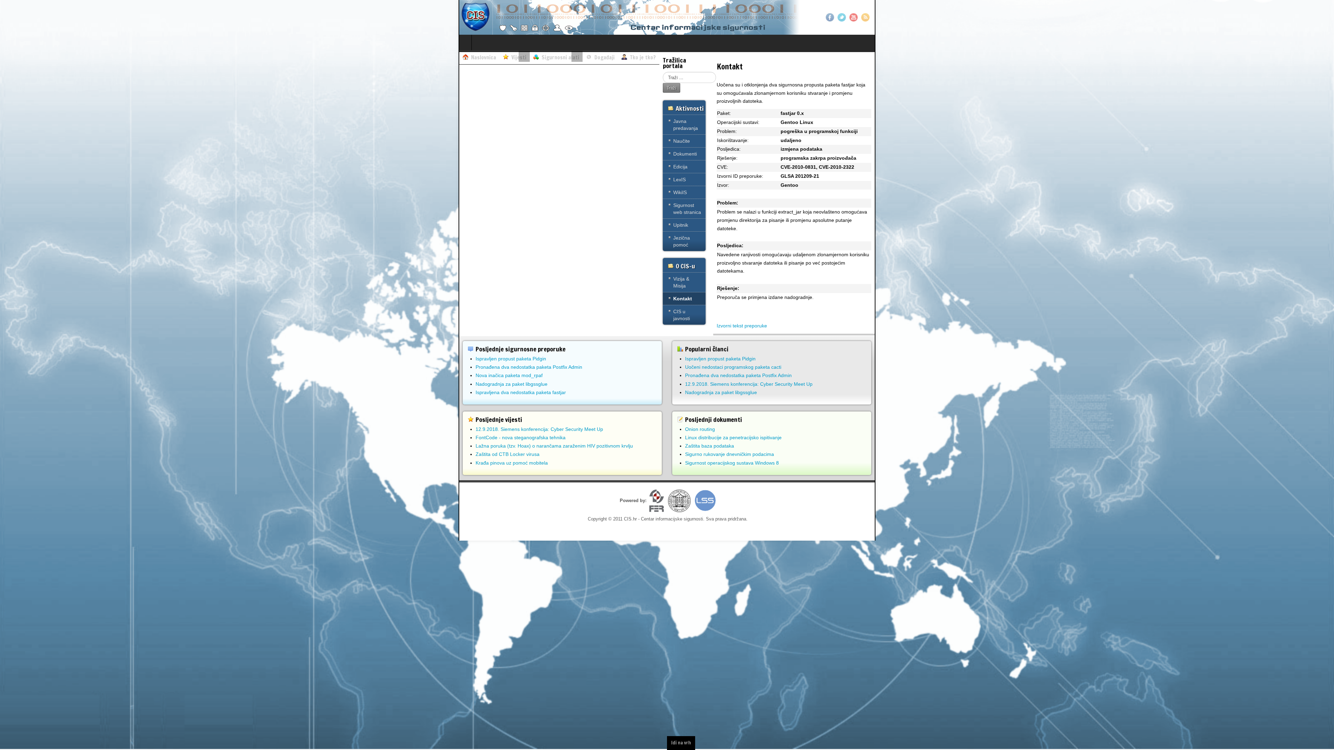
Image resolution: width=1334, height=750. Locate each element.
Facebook (830, 17)
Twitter (842, 17)
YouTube (853, 17)
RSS (865, 17)
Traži (671, 87)
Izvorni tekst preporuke (742, 325)
